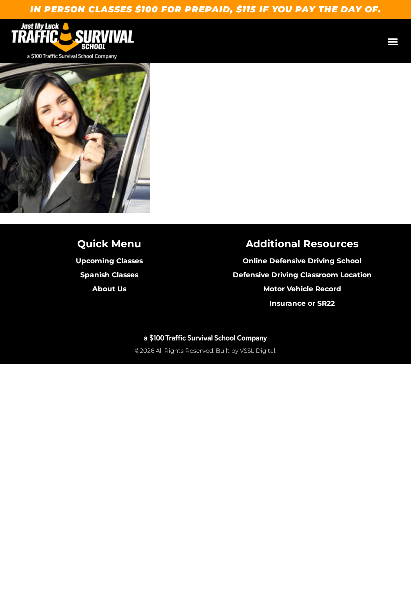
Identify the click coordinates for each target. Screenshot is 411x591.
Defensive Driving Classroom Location (302, 274)
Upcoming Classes (109, 260)
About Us (109, 288)
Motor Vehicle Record (302, 288)
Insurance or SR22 (302, 303)
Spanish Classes (109, 274)
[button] (392, 41)
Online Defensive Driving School (302, 260)
